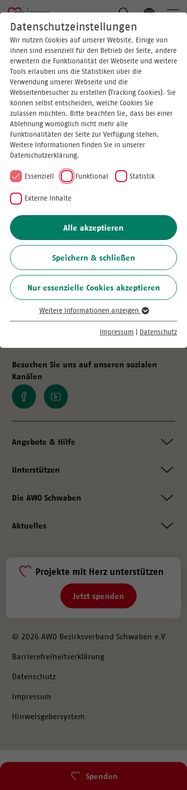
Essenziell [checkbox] (39, 176)
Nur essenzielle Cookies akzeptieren (93, 287)
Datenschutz (158, 332)
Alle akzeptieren (93, 227)
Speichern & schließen (93, 257)
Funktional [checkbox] (91, 176)
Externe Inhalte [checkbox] (47, 198)
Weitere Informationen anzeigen (90, 310)
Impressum (117, 332)
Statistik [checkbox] (142, 176)
